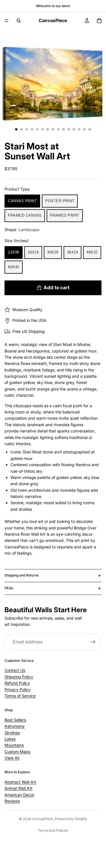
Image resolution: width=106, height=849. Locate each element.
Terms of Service (20, 695)
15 (89, 129)
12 (74, 129)
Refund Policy (17, 683)
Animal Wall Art (19, 788)
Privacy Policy (18, 689)
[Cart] (99, 20)
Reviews (12, 801)
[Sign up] (93, 642)
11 (68, 129)
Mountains (14, 745)
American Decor (19, 794)
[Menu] (6, 20)
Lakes (10, 738)
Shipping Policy (19, 676)
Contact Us (15, 670)
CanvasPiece (42, 819)
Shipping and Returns (21, 575)
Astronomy (15, 726)
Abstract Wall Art (20, 782)
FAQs (9, 588)
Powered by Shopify (71, 819)
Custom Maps (17, 751)
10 (63, 129)
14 (84, 129)
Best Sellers (15, 719)
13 (79, 129)
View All (12, 757)
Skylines (12, 732)
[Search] (18, 20)
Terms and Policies (53, 830)
